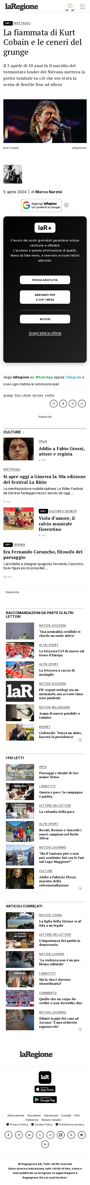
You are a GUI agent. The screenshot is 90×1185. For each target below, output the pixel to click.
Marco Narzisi (48, 192)
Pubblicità (32, 1119)
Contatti (66, 1115)
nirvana (37, 395)
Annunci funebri (51, 1119)
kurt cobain (23, 395)
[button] (8, 1135)
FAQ (77, 1115)
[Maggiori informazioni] (66, 205)
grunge (8, 395)
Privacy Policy (18, 1124)
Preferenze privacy (71, 1124)
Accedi (45, 319)
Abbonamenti (15, 1115)
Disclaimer (34, 1115)
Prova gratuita (45, 280)
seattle (49, 395)
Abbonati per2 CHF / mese (45, 297)
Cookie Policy (43, 1124)
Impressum (51, 1115)
